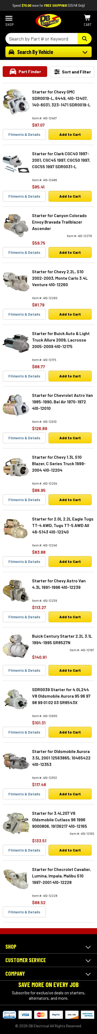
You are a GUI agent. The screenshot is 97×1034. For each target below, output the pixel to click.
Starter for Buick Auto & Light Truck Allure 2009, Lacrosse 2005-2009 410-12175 (61, 340)
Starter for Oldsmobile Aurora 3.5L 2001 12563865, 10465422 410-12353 (61, 758)
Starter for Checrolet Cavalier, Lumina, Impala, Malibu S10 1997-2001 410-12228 (61, 876)
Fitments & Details (24, 134)
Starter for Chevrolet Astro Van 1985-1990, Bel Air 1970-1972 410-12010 (62, 402)
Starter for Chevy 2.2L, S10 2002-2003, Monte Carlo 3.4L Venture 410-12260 (60, 278)
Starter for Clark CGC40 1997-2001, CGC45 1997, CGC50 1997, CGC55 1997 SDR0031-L (61, 160)
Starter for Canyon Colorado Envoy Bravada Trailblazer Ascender (59, 222)
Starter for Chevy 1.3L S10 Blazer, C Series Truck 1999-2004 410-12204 (59, 463)
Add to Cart (70, 134)
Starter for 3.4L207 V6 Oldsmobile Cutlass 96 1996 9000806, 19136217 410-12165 (59, 819)
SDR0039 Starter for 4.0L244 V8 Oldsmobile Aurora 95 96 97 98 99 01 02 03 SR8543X (61, 696)
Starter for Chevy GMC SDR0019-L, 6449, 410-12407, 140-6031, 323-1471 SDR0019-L (61, 98)
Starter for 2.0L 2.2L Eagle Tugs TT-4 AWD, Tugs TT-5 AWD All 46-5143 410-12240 (62, 525)
